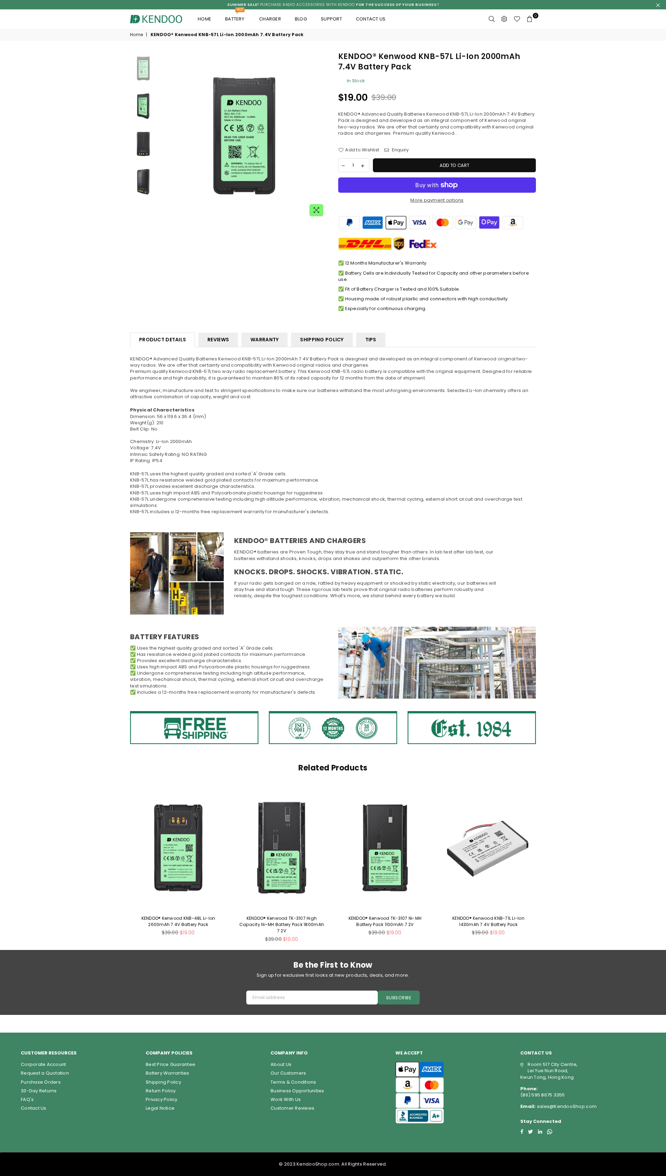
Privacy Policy (162, 1099)
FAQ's (27, 1099)
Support (331, 19)
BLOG (301, 19)
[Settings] (504, 19)
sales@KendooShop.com (566, 1106)
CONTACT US (371, 19)
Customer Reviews (292, 1108)
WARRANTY (264, 339)
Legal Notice (160, 1108)
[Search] (492, 19)
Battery (235, 15)
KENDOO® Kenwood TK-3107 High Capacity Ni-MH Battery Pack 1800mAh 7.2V (281, 924)
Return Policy (161, 1090)
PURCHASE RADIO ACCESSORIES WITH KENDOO (333, 4)
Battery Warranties (167, 1073)
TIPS (370, 339)
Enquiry (400, 150)
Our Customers (288, 1073)
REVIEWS (218, 339)
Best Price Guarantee (170, 1064)
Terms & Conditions (293, 1082)
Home (204, 19)
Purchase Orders (41, 1082)
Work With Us (286, 1099)
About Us (281, 1064)
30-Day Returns (39, 1090)
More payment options (436, 200)
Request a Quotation (45, 1073)
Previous (166, 136)
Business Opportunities (297, 1090)
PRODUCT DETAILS (162, 339)
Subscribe (399, 997)
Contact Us (33, 1108)
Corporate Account (43, 1064)
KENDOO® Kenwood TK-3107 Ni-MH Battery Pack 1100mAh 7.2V (385, 921)
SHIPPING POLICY (321, 339)
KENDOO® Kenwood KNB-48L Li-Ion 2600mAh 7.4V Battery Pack (178, 921)
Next (322, 136)
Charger (270, 19)
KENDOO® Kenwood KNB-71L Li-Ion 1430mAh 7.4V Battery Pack (488, 921)
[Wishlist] (517, 19)
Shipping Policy (163, 1082)
